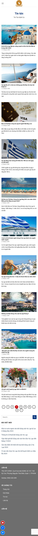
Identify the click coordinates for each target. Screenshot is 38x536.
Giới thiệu (6, 493)
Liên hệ (5, 500)
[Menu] (2, 3)
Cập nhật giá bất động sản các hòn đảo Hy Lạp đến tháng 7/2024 (18, 440)
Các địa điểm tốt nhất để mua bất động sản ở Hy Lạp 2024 (17, 446)
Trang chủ (6, 489)
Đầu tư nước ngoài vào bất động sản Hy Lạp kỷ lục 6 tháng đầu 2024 (18, 430)
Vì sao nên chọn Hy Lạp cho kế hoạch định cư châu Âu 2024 (18, 452)
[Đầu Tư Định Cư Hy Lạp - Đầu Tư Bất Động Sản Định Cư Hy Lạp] (19, 3)
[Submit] (35, 417)
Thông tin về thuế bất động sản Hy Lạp (14, 435)
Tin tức (5, 497)
